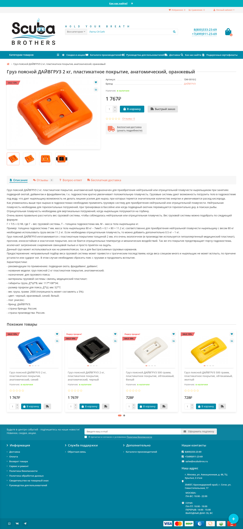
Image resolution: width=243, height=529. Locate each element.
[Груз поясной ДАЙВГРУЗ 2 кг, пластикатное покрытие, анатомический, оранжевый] (53, 113)
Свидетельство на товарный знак (29, 480)
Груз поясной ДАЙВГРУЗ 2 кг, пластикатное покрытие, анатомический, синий (27, 376)
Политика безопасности (23, 471)
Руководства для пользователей (145, 54)
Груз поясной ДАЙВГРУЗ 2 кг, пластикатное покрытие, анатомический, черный (86, 376)
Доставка (174, 54)
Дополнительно (138, 445)
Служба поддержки (83, 445)
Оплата (13, 456)
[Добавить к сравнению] (96, 89)
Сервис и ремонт (19, 466)
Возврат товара (18, 461)
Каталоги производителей (105, 54)
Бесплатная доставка (106, 180)
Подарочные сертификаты (222, 54)
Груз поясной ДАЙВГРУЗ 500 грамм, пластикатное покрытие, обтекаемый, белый (150, 376)
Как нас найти (193, 54)
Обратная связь (77, 451)
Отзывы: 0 (128, 118)
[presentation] (7, 371)
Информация (20, 445)
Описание (20, 180)
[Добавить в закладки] (96, 82)
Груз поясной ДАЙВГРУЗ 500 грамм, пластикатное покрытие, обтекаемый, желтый (208, 376)
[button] (120, 415)
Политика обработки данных (26, 475)
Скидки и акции (75, 54)
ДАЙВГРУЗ (190, 83)
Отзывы (44, 180)
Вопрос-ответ (72, 180)
